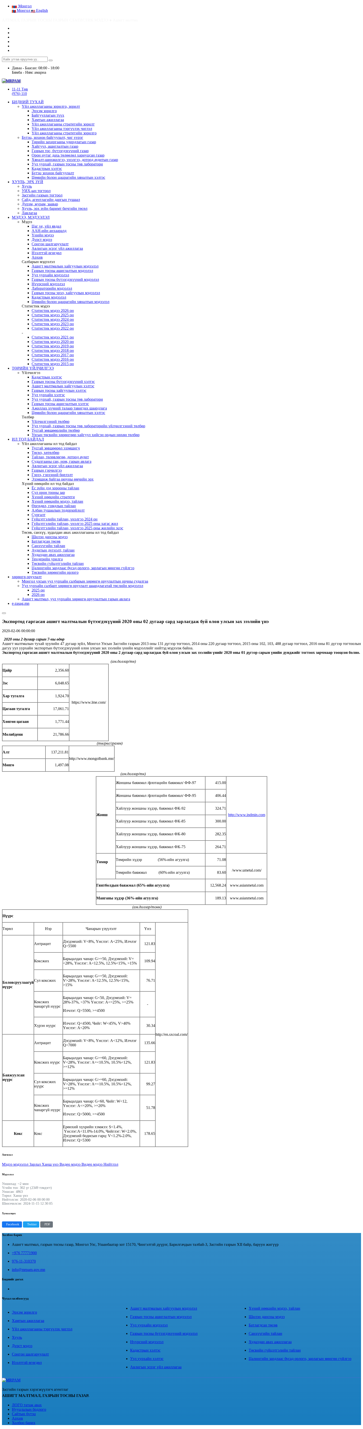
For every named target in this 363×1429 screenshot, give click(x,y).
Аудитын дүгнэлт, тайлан (53, 550)
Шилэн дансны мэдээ (50, 537)
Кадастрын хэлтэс (47, 168)
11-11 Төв (20, 89)
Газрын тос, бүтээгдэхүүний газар (60, 151)
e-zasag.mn (20, 603)
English (41, 10)
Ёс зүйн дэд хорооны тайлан (55, 488)
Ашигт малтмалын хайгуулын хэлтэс (63, 386)
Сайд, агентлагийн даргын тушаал (51, 199)
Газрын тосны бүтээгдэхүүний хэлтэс (63, 381)
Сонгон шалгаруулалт (50, 244)
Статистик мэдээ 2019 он (53, 346)
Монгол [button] (24, 6)
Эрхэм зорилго (44, 111)
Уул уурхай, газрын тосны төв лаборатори (67, 164)
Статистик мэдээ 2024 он (53, 319)
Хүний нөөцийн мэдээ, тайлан (57, 501)
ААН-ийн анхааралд (49, 231)
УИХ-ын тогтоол (36, 191)
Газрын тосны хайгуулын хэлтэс (59, 390)
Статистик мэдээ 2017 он (53, 355)
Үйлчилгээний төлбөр (50, 421)
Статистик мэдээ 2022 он (53, 328)
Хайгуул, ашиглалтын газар (55, 146)
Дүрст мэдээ (42, 239)
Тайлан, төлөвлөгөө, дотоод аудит (60, 457)
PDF (47, 1224)
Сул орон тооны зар (48, 492)
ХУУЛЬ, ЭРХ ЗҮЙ (27, 182)
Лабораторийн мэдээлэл (52, 288)
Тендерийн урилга (47, 559)
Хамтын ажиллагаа (48, 120)
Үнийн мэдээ (43, 235)
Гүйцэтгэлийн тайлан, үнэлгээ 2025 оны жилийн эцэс (77, 528)
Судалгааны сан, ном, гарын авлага (61, 461)
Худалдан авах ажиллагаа (53, 555)
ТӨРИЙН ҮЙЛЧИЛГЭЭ (33, 368)
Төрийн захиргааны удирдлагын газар (64, 142)
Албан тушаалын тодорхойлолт (58, 510)
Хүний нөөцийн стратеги (53, 497)
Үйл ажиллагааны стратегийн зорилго (64, 133)
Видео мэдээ (70, 1164)
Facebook (12, 1224)
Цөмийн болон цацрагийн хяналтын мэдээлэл (70, 302)
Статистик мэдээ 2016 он (53, 359)
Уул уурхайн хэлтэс (48, 395)
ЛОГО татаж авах (27, 1405)
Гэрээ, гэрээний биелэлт (52, 475)
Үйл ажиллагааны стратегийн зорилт (63, 124)
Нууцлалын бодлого (29, 1409)
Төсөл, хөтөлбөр (45, 452)
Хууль (27, 186)
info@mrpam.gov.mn (28, 1270)
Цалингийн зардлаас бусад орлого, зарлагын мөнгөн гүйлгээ (83, 568)
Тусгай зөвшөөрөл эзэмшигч (56, 448)
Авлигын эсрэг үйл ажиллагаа (57, 248)
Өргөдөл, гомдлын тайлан (54, 506)
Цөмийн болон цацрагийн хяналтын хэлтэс (68, 177)
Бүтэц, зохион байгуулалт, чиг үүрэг (52, 137)
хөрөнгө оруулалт (27, 577)
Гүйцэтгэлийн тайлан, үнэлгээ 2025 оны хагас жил (75, 523)
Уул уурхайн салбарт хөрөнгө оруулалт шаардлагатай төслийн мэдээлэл (82, 586)
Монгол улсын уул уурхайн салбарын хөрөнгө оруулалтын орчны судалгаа (85, 581)
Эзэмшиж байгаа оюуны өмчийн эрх (63, 479)
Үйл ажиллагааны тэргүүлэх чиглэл (62, 128)
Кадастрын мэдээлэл (49, 297)
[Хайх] (51, 60)
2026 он (38, 594)
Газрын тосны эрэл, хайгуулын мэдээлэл (66, 293)
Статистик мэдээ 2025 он (53, 315)
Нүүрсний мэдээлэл (48, 284)
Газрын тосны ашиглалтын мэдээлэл (62, 270)
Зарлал (35, 1164)
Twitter (32, 1224)
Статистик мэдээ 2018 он (53, 350)
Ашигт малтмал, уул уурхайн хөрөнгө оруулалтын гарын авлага (76, 599)
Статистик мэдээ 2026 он (53, 310)
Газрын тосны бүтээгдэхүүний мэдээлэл (65, 279)
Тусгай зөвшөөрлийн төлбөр (56, 430)
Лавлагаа (29, 213)
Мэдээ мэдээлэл (15, 1164)
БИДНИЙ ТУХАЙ (28, 102)
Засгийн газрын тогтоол (42, 195)
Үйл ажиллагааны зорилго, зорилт (51, 106)
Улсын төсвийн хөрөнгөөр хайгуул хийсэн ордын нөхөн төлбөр (86, 435)
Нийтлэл (110, 1164)
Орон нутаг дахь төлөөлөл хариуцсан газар (68, 155)
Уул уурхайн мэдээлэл (50, 275)
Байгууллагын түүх (48, 115)
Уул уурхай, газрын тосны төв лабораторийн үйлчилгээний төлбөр (88, 426)
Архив (37, 257)
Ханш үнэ (51, 1164)
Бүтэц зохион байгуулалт (53, 173)
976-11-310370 (24, 1261)
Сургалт (38, 515)
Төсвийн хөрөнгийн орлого (55, 572)
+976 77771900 (24, 1253)
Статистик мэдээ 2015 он (53, 364)
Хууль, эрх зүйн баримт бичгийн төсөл (54, 208)
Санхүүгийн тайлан (48, 546)
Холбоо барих (23, 1423)
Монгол (23, 10)
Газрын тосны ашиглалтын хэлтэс (60, 404)
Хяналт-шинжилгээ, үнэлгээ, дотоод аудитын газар (75, 160)
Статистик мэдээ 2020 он (53, 341)
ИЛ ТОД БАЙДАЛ (28, 439)
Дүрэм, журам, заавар (40, 204)
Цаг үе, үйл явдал (46, 226)
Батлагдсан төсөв (46, 541)
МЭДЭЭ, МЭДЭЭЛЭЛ (31, 217)
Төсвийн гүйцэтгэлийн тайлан (58, 563)
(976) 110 (19, 93)
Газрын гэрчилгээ (47, 470)
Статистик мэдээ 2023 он (53, 324)
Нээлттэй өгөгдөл (46, 253)
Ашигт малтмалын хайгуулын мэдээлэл (65, 266)
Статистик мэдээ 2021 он (53, 337)
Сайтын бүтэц (24, 1414)
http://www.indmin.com (246, 815)
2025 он (38, 590)
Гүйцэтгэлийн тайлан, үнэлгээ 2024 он (65, 519)
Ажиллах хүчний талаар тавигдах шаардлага (69, 408)
